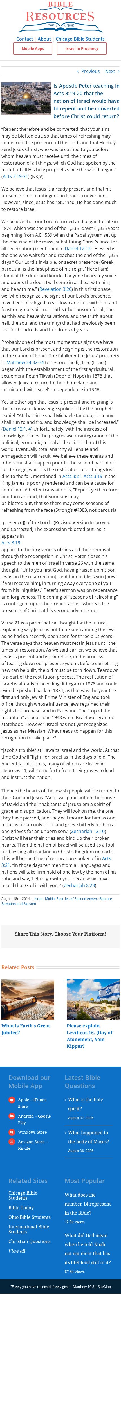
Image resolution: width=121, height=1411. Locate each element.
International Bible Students (28, 1229)
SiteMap (104, 1286)
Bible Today (21, 1207)
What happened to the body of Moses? (88, 1136)
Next (110, 71)
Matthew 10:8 (83, 1286)
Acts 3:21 (71, 476)
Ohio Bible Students (29, 1217)
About (44, 39)
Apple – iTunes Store (32, 1103)
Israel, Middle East (49, 898)
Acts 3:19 (93, 476)
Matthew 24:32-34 (25, 362)
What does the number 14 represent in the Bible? (88, 1204)
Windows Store (32, 1132)
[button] (5, 1014)
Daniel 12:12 (78, 248)
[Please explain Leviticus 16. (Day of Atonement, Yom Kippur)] (93, 982)
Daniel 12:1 (14, 429)
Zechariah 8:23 (79, 885)
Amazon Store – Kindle (33, 1145)
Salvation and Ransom (18, 903)
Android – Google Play (34, 1119)
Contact (24, 39)
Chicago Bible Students (80, 39)
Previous (90, 71)
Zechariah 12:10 (88, 831)
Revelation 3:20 (55, 289)
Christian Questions (29, 1241)
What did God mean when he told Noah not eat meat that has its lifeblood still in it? (88, 1248)
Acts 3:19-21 (15, 176)
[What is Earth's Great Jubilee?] (27, 982)
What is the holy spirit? (85, 1104)
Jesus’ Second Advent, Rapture (88, 898)
